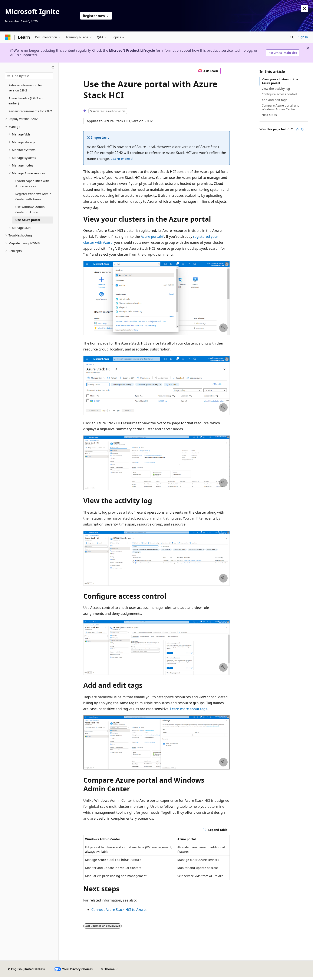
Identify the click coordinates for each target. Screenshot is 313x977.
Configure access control (279, 94)
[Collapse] (53, 67)
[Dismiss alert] (304, 8)
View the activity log (276, 89)
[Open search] (292, 37)
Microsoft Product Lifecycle (132, 50)
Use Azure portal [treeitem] (27, 220)
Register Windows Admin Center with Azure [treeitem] (33, 196)
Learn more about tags (188, 708)
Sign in (303, 37)
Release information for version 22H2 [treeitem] (25, 88)
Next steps (269, 115)
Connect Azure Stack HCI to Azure (118, 909)
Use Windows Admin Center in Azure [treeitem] (30, 209)
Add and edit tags (274, 100)
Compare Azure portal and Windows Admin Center (281, 107)
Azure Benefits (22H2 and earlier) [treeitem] (27, 100)
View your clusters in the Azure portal (280, 81)
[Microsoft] (8, 37)
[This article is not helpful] (302, 129)
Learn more (120, 158)
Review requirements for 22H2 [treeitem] (30, 111)
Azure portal (151, 236)
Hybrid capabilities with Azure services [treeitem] (32, 183)
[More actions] (226, 71)
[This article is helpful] (297, 129)
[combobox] (29, 76)
